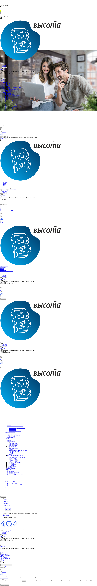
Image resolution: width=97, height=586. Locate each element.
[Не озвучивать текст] (1, 18)
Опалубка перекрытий (9, 94)
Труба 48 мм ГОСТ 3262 (9, 118)
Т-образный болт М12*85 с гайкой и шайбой (13, 106)
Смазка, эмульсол (8, 101)
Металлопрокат (6, 117)
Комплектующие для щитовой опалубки (12, 95)
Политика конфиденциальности (6, 563)
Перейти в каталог (4, 138)
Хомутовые (7, 85)
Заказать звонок (3, 67)
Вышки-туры (7, 83)
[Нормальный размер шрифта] (1, 3)
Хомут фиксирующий (9, 109)
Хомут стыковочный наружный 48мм (12, 107)
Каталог (2, 80)
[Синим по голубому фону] (0, 9)
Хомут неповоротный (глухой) (11, 104)
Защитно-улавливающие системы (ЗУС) (12, 114)
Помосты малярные (8, 90)
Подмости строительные (7, 88)
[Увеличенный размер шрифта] (1, 4)
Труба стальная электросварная (11, 120)
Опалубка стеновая (8, 93)
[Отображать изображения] (1, 13)
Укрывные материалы (9, 116)
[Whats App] (3, 125)
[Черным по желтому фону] (0, 10)
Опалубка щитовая (8, 99)
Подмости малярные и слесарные (11, 89)
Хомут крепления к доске (10, 111)
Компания (2, 79)
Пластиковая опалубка (9, 100)
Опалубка (5, 92)
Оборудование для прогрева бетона (12, 96)
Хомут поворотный (8, 105)
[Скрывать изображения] (1, 15)
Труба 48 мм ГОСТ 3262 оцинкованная (12, 119)
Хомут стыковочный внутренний (11, 108)
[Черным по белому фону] (0, 6)
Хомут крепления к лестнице (10, 112)
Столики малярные (8, 91)
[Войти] (0, 129)
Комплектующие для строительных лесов (13, 87)
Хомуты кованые (6, 103)
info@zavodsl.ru (3, 69)
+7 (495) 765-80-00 (5, 64)
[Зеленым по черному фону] (0, 11)
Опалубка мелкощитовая (9, 98)
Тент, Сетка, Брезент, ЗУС (8, 113)
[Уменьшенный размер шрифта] (1, 1)
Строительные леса (6, 82)
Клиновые (7, 86)
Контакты (2, 123)
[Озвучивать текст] (1, 17)
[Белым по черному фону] (0, 8)
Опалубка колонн (8, 97)
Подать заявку (3, 78)
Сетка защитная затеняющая (10, 115)
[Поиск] (1, 128)
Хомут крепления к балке (10, 110)
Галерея (1, 122)
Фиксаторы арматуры (9, 102)
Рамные (6, 84)
